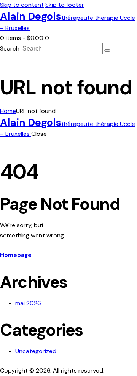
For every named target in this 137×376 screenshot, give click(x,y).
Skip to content (22, 5)
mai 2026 (28, 303)
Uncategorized (35, 351)
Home (8, 111)
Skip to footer (64, 5)
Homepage (16, 255)
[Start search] (107, 50)
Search (9, 49)
